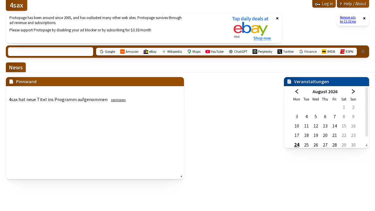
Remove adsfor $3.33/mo (348, 19)
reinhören (118, 100)
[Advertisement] (115, 28)
